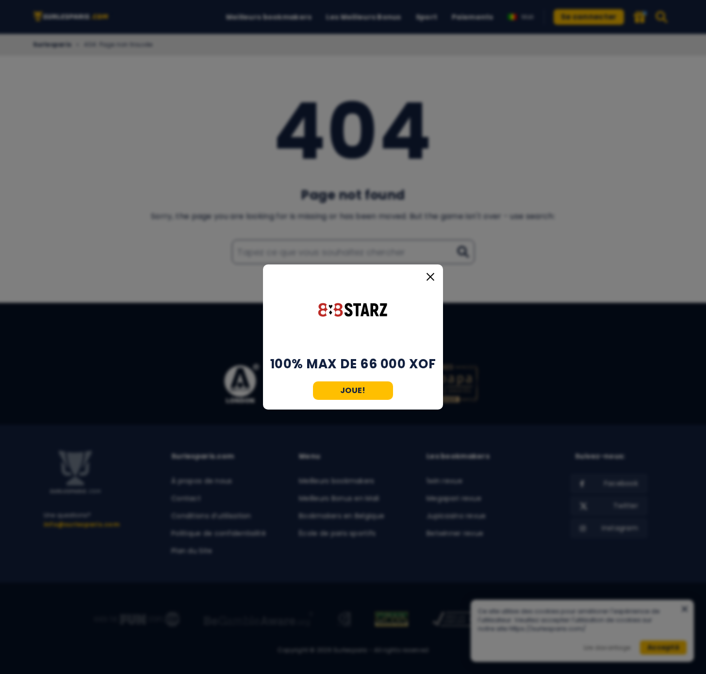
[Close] (430, 277)
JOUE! (353, 390)
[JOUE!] (352, 310)
